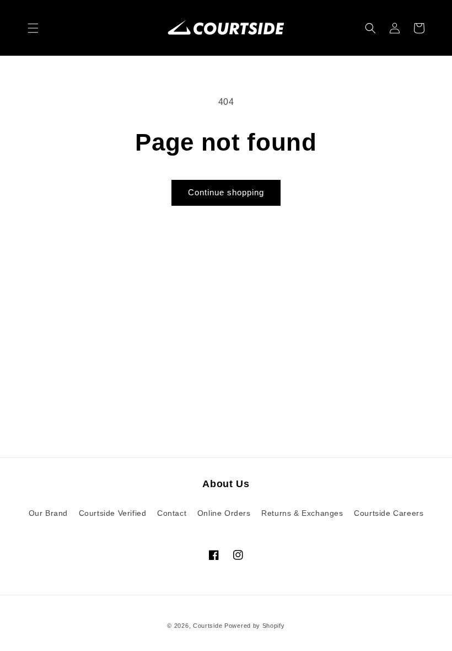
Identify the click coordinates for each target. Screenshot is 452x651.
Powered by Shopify (254, 625)
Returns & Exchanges (302, 513)
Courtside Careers (388, 513)
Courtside (207, 625)
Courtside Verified (113, 513)
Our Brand (48, 513)
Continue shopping (226, 192)
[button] (33, 28)
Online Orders (224, 513)
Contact (171, 513)
